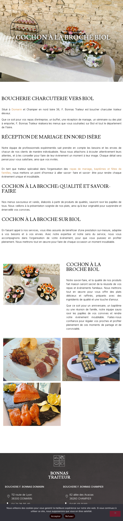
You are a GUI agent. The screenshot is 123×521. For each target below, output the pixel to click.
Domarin (17, 109)
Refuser (69, 516)
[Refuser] (115, 514)
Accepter (56, 516)
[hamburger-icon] (115, 6)
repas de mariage (81, 168)
